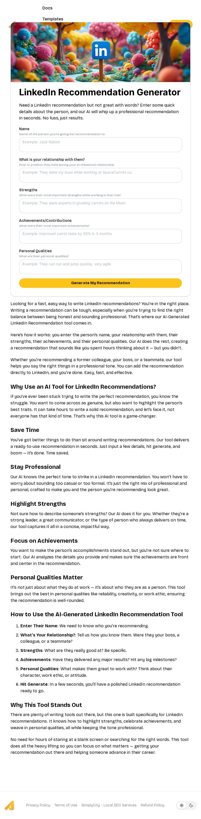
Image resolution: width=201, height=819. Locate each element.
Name (24, 129)
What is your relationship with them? (52, 159)
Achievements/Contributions (45, 220)
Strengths (28, 190)
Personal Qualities (35, 251)
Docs (47, 8)
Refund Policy (152, 805)
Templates (52, 19)
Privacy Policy (38, 805)
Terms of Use (65, 805)
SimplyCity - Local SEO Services (109, 805)
